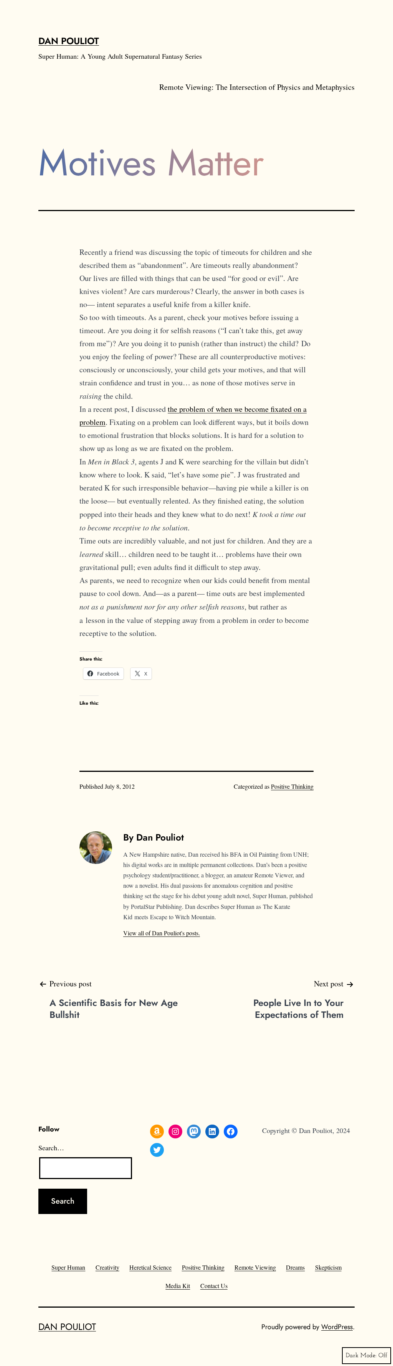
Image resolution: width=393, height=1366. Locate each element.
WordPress (337, 1327)
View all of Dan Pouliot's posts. (161, 933)
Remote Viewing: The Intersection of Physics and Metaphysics (257, 87)
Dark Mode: (361, 1356)
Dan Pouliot (68, 41)
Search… (51, 1147)
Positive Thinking (292, 786)
